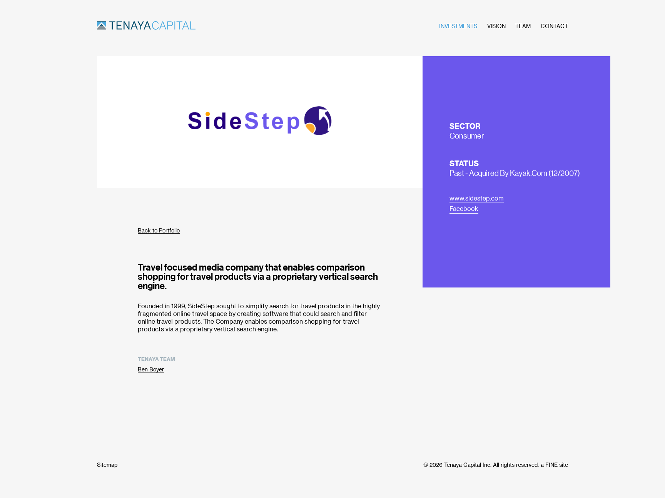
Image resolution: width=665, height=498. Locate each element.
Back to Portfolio (159, 230)
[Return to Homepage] (190, 26)
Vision (496, 26)
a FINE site (554, 464)
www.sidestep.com (476, 198)
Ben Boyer (151, 369)
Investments (458, 26)
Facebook (463, 208)
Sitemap (107, 464)
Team (523, 26)
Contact (554, 26)
